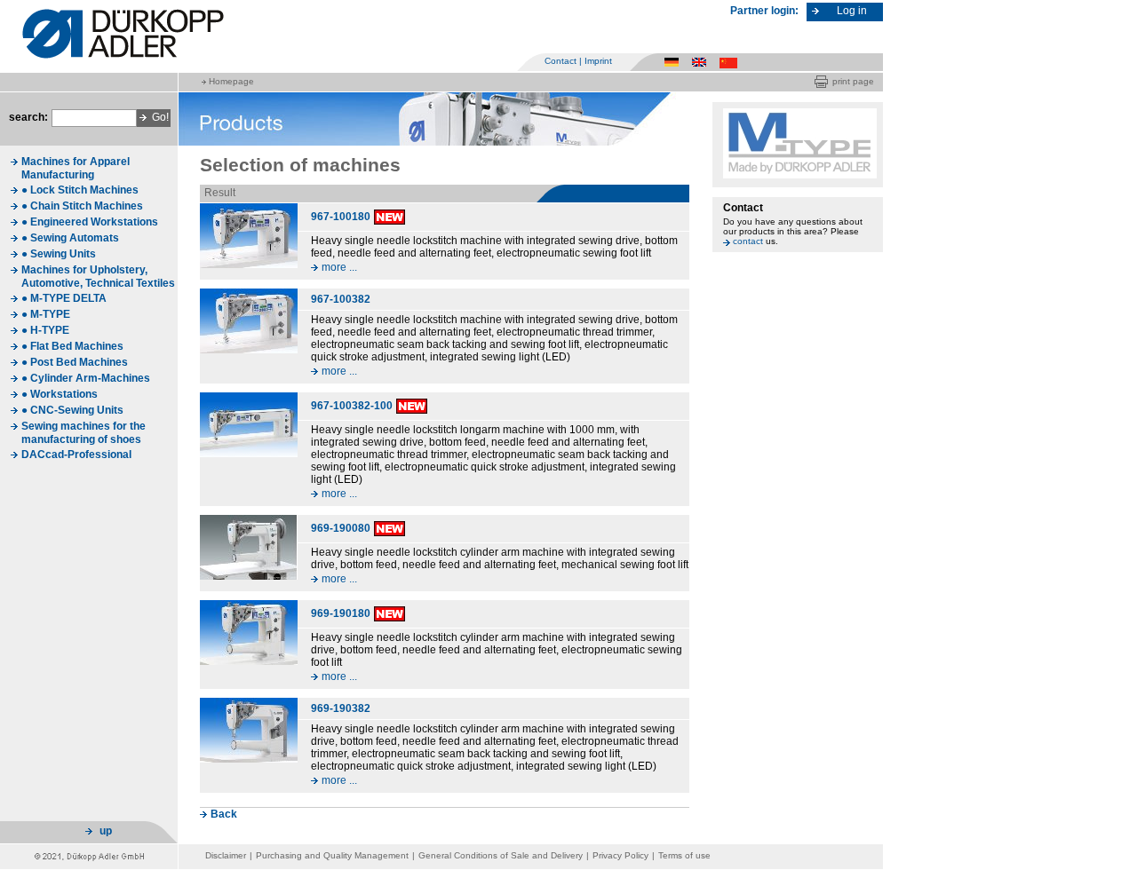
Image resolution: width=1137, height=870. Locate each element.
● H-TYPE (45, 330)
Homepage (231, 81)
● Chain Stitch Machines (82, 206)
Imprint (598, 61)
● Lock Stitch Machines (80, 190)
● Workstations (59, 394)
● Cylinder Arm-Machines (85, 378)
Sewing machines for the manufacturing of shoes (83, 433)
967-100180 (340, 216)
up (105, 831)
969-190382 (340, 708)
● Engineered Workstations (89, 222)
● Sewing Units (58, 254)
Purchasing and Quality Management (332, 855)
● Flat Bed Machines (72, 346)
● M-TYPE (45, 314)
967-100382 (340, 299)
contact (748, 241)
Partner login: (764, 10)
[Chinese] (730, 61)
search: (28, 117)
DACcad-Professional (76, 454)
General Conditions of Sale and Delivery (500, 855)
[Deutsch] (674, 61)
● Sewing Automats (70, 238)
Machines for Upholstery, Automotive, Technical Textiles (98, 276)
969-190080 (340, 528)
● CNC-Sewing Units (72, 410)
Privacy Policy (620, 855)
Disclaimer (225, 855)
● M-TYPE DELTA (64, 298)
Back (224, 814)
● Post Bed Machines (74, 362)
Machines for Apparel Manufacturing (75, 168)
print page (853, 81)
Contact (560, 61)
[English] (702, 61)
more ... (339, 267)
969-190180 (340, 613)
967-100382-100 (352, 405)
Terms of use (684, 855)
